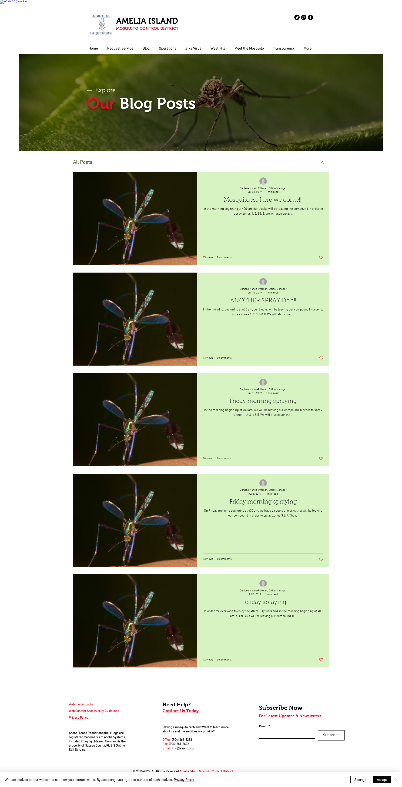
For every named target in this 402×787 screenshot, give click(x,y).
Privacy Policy (184, 779)
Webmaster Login (81, 705)
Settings (360, 779)
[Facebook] (310, 17)
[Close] (396, 779)
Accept (382, 779)
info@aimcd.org (183, 748)
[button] (323, 163)
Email (264, 726)
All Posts (82, 162)
